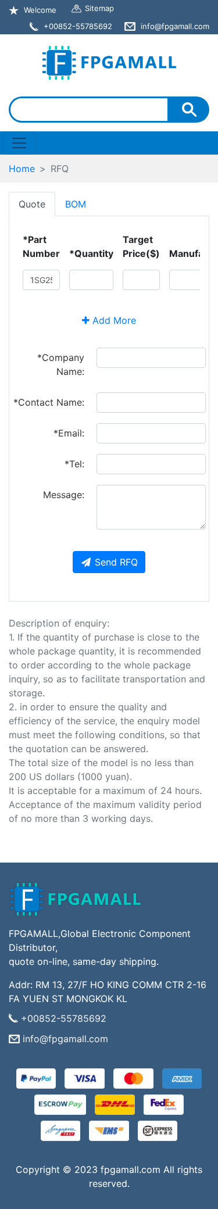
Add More (113, 320)
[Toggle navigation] (19, 143)
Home (22, 168)
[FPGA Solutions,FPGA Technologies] (109, 60)
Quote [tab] (32, 204)
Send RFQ (116, 562)
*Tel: (74, 464)
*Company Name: (60, 364)
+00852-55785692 (63, 1018)
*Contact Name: (48, 402)
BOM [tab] (75, 204)
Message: (63, 494)
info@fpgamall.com (65, 1039)
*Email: (68, 433)
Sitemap (99, 8)
